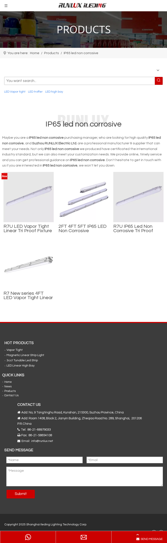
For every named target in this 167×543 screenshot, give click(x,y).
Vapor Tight (15, 349)
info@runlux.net (42, 441)
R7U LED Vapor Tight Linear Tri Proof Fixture (27, 228)
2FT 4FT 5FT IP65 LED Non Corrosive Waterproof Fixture (82, 228)
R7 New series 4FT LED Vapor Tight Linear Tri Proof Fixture (28, 295)
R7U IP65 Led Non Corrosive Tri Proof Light (133, 228)
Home (8, 381)
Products (10, 391)
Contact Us (11, 395)
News (8, 386)
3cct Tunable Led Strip (22, 360)
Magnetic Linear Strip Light (25, 355)
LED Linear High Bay (21, 365)
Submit (21, 494)
